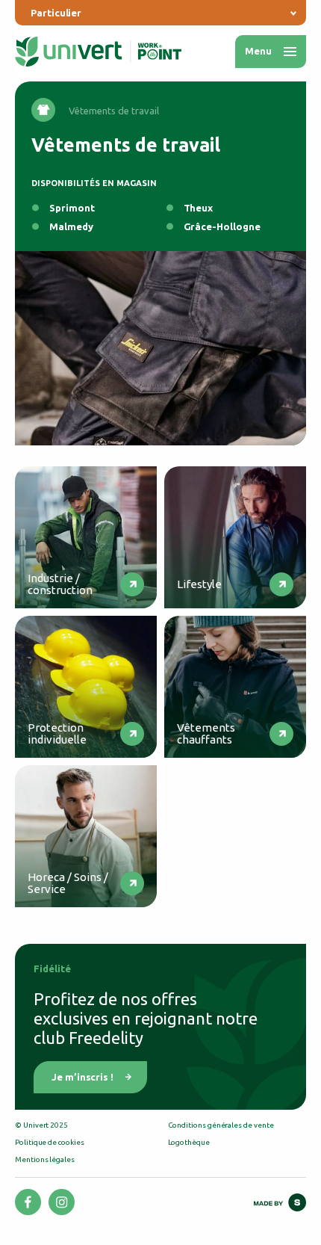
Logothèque (189, 1142)
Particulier (56, 12)
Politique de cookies (49, 1142)
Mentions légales (45, 1159)
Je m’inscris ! (82, 1077)
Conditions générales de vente (221, 1125)
